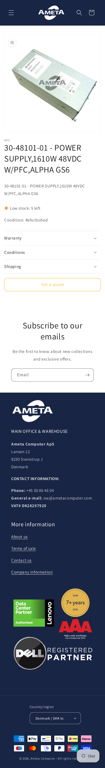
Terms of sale (23, 548)
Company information (32, 572)
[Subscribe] (87, 375)
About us (19, 536)
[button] (11, 12)
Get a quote (52, 284)
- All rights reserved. (71, 758)
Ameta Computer (43, 758)
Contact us (21, 560)
